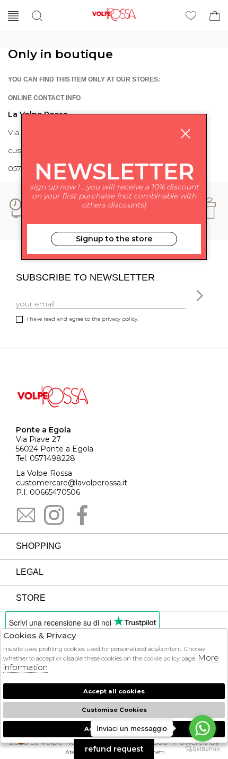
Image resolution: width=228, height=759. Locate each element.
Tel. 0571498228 (45, 458)
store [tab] (31, 597)
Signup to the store (114, 238)
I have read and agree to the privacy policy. (82, 319)
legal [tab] (29, 571)
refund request (114, 749)
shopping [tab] (38, 545)
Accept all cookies (114, 691)
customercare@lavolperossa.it (71, 482)
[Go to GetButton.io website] (203, 748)
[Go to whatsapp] (202, 728)
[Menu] (13, 16)
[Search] (37, 16)
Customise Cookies (114, 709)
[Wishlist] (191, 16)
